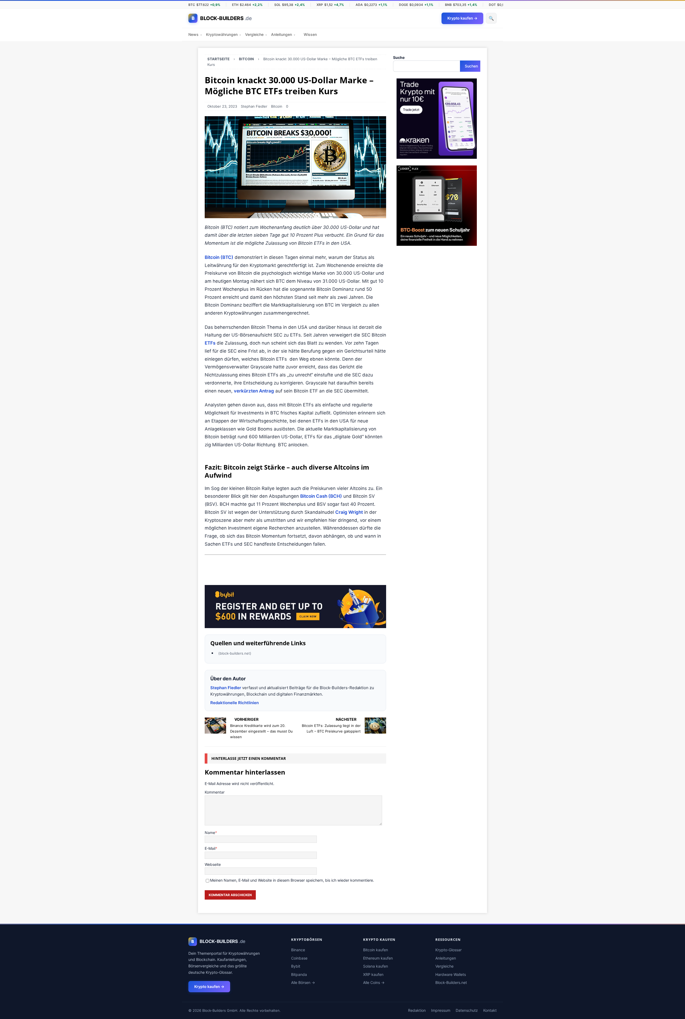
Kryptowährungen (223, 34)
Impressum (440, 1010)
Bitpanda (299, 974)
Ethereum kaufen (378, 958)
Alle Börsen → (303, 982)
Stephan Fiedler (254, 106)
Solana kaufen (375, 966)
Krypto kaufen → (209, 986)
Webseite (213, 864)
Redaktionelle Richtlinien (234, 702)
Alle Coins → (374, 982)
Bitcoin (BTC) (219, 257)
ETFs (210, 343)
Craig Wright (349, 512)
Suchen (471, 66)
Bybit (295, 966)
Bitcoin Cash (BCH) (321, 496)
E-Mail (210, 848)
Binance (298, 950)
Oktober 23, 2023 (222, 106)
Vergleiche (256, 34)
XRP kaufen (373, 974)
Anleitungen (283, 34)
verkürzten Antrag (254, 391)
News (195, 34)
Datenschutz (467, 1010)
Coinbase (299, 958)
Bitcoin (276, 106)
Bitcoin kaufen (375, 950)
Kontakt (490, 1010)
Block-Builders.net (451, 982)
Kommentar (214, 792)
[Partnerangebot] (437, 155)
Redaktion (417, 1010)
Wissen (310, 34)
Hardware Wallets (450, 974)
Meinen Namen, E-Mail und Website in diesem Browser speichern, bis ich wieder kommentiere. (292, 880)
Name (210, 832)
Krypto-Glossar (448, 950)
